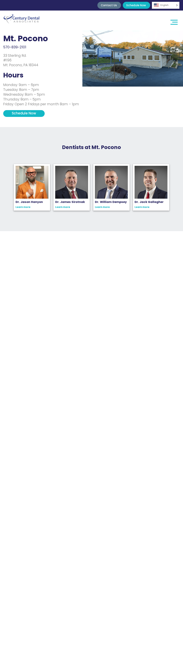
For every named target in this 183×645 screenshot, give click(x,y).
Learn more (23, 207)
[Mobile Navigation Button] (174, 20)
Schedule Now (136, 5)
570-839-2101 (14, 47)
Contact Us (109, 5)
